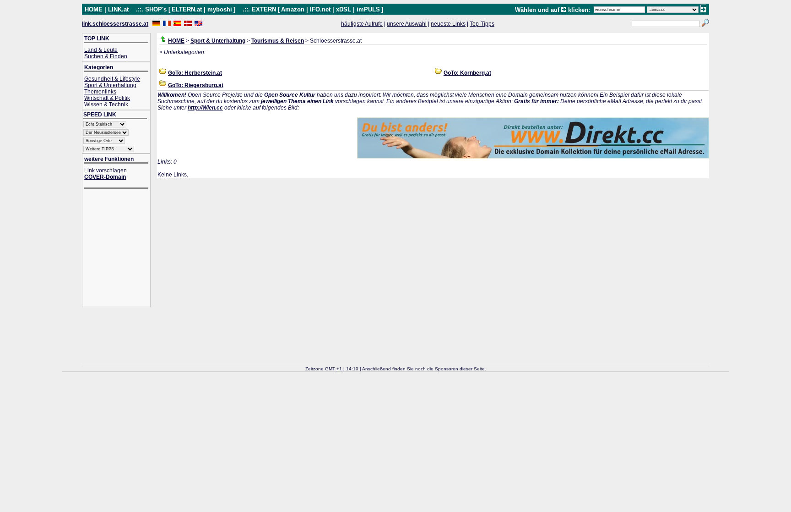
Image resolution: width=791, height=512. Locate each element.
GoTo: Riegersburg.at (195, 85)
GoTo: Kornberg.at (467, 73)
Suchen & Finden (105, 56)
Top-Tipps (482, 24)
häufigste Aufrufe (362, 24)
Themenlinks (100, 91)
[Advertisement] (120, 249)
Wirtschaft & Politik (107, 98)
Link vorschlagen (105, 170)
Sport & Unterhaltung (110, 85)
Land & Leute (101, 50)
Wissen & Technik (106, 104)
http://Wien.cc (205, 108)
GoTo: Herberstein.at (195, 73)
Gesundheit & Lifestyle (112, 79)
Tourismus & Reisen (277, 41)
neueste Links (448, 24)
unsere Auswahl (407, 24)
